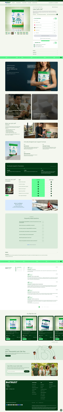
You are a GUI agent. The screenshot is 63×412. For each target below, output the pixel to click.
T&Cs (37, 402)
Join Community (8, 355)
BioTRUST (6, 4)
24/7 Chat (52, 2)
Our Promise (50, 384)
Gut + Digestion (43, 395)
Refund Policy (34, 392)
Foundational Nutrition (44, 389)
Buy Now (7, 195)
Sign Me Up (26, 371)
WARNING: (28, 244)
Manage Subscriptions (35, 387)
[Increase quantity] (19, 335)
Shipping (33, 390)
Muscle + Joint (42, 390)
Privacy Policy (33, 402)
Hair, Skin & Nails (43, 397)
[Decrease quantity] (17, 335)
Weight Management (43, 392)
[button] (37, 306)
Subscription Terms (41, 402)
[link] (19, 270)
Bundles (42, 387)
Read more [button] (38, 279)
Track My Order (34, 389)
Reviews (50, 387)
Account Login (34, 384)
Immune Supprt (43, 398)
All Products (42, 384)
